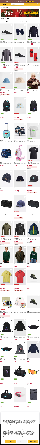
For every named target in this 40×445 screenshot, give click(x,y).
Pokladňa (37, 4)
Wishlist (28, 4)
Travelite (1, 140)
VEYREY (28, 380)
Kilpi (1, 187)
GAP (14, 41)
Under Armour (2, 41)
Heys (15, 162)
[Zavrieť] (39, 1)
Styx (14, 311)
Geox (28, 285)
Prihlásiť (32, 4)
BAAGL (1, 115)
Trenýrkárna (2, 311)
